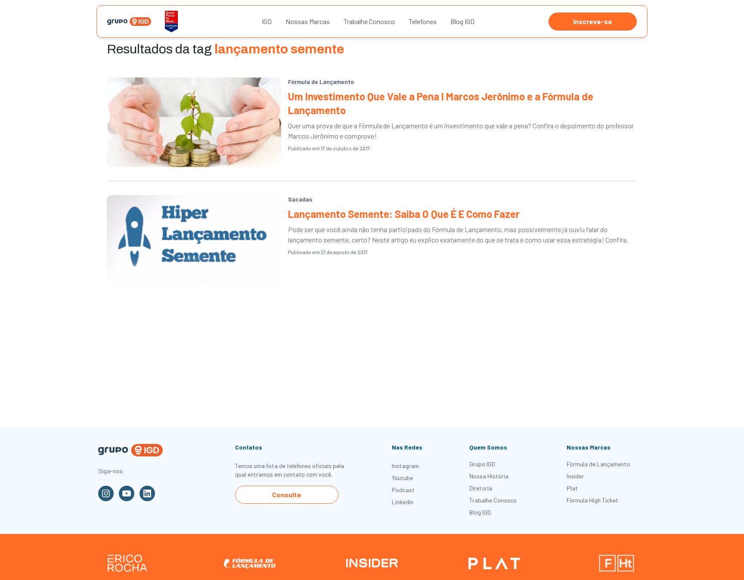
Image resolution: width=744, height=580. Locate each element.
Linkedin (402, 502)
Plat (572, 488)
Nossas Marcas (307, 21)
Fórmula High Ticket (592, 500)
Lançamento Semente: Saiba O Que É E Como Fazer (404, 214)
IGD (267, 21)
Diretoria (480, 488)
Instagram (405, 465)
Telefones (423, 21)
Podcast (403, 489)
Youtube (402, 477)
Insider (575, 476)
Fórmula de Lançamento (321, 81)
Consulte (286, 494)
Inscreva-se (592, 21)
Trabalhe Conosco (369, 21)
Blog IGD (462, 21)
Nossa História (488, 476)
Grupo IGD (482, 464)
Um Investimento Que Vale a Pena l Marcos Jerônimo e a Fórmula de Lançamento (440, 103)
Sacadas (300, 199)
